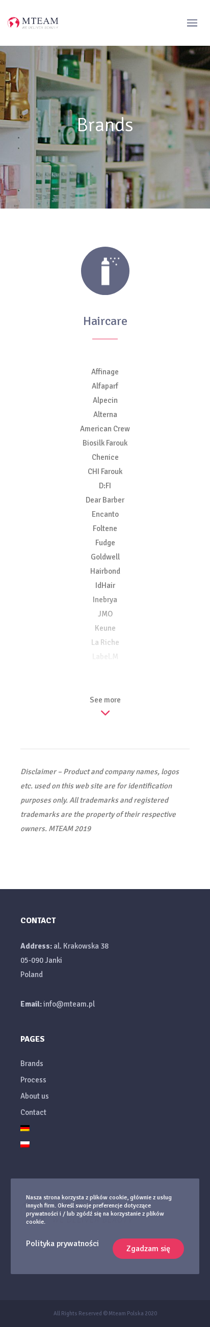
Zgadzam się (148, 1249)
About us (34, 1096)
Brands (31, 1063)
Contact (33, 1112)
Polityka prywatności (62, 1243)
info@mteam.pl (69, 1004)
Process (33, 1079)
